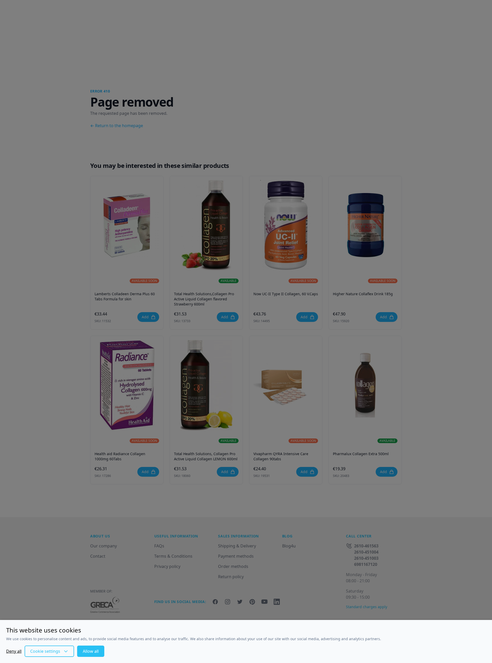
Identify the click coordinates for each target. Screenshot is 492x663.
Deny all (14, 651)
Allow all (91, 651)
